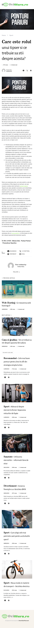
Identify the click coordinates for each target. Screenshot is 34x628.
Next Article (6, 315)
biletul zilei (16, 241)
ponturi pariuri (24, 186)
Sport (11, 35)
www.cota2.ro (16, 233)
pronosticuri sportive (10, 243)
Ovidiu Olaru (9, 70)
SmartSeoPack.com (24, 620)
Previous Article (9, 278)
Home (4, 35)
